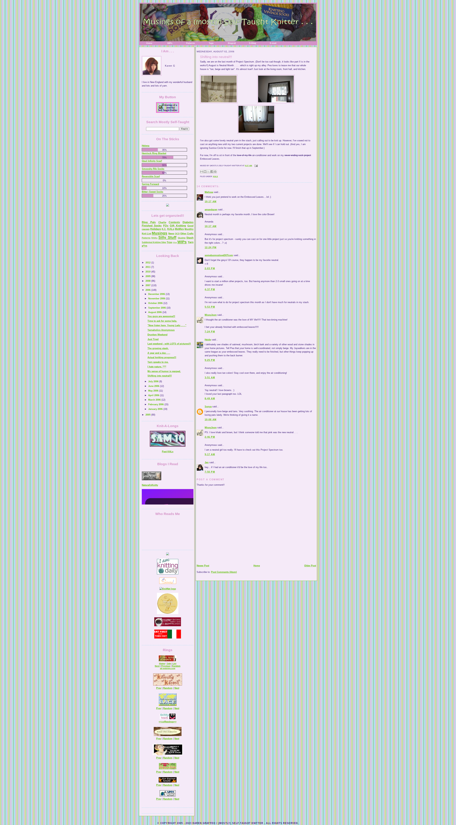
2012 (148, 262)
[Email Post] (255, 166)
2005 (148, 414)
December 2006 (157, 294)
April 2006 (154, 395)
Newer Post (203, 565)
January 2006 (155, 409)
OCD (177, 234)
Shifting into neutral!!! (216, 57)
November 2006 (157, 298)
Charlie (162, 222)
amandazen (211, 209)
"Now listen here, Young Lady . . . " (166, 325)
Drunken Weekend (157, 334)
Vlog (175, 242)
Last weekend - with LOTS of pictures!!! (169, 343)
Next (157, 666)
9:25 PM (210, 360)
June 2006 (154, 386)
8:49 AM (210, 398)
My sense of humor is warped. (164, 371)
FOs (165, 225)
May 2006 (153, 390)
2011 (148, 267)
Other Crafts (186, 233)
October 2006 (155, 303)
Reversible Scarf (151, 176)
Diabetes (188, 222)
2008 (148, 281)
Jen (207, 462)
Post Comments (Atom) (224, 572)
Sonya (208, 406)
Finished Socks (152, 225)
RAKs (154, 238)
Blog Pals (149, 222)
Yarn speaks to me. (158, 362)
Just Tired (153, 339)
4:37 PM (210, 289)
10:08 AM (210, 419)
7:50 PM (210, 472)
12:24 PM (210, 247)
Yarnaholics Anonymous (161, 330)
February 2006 (156, 404)
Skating (181, 238)
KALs (215, 176)
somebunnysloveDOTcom (219, 255)
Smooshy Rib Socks (153, 168)
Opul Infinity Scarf (152, 161)
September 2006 (157, 307)
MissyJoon (211, 315)
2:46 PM (210, 437)
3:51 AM (210, 377)
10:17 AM (210, 201)
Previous (165, 666)
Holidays (155, 228)
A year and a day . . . (158, 353)
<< (160, 721)
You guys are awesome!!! (161, 316)
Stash (189, 237)
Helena (145, 145)
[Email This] (201, 171)
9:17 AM (210, 454)
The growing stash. (158, 348)
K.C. (164, 229)
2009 (148, 276)
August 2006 (155, 312)
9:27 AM (248, 166)
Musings (159, 233)
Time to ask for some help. (162, 321)
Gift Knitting (178, 225)
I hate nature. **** (156, 366)
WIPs (169, 43)
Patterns (190, 43)
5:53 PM (210, 307)
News (171, 233)
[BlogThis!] (205, 171)
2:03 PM (210, 268)
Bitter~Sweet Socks (152, 191)
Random (176, 666)
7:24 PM (210, 331)
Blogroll (232, 43)
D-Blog (252, 43)
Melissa (209, 192)
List (174, 663)
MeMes (179, 228)
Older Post (310, 565)
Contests (174, 222)
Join (169, 663)
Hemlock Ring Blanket (154, 153)
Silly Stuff (167, 237)
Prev (158, 688)
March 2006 (154, 399)
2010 (148, 271)
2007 (148, 285)
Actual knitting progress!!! (161, 357)
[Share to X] (208, 171)
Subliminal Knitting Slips (154, 242)
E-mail (273, 43)
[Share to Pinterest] (215, 171)
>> (175, 721)
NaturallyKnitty (150, 469)
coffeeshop (168, 721)
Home (149, 43)
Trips (169, 242)
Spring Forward (150, 184)
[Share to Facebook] (212, 171)
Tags (211, 43)
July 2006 (153, 381)
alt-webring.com (167, 668)
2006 (148, 290)
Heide (208, 339)
